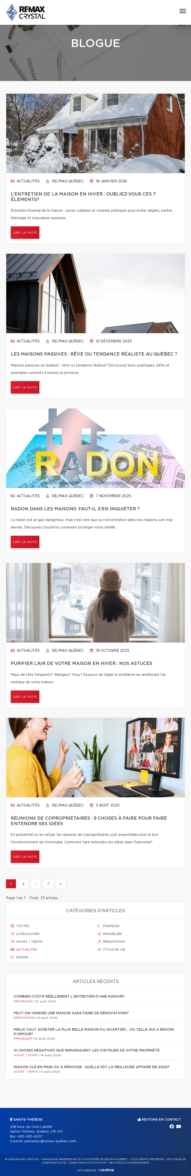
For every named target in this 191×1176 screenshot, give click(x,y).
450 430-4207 (30, 1136)
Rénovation (113, 941)
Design (21, 957)
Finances (111, 926)
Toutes (22, 926)
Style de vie (113, 949)
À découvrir (27, 934)
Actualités (28, 181)
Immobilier (112, 934)
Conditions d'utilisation (87, 1163)
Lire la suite (25, 232)
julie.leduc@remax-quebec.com (50, 1141)
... (35, 883)
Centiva (106, 1170)
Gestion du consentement (129, 1163)
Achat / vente (29, 941)
